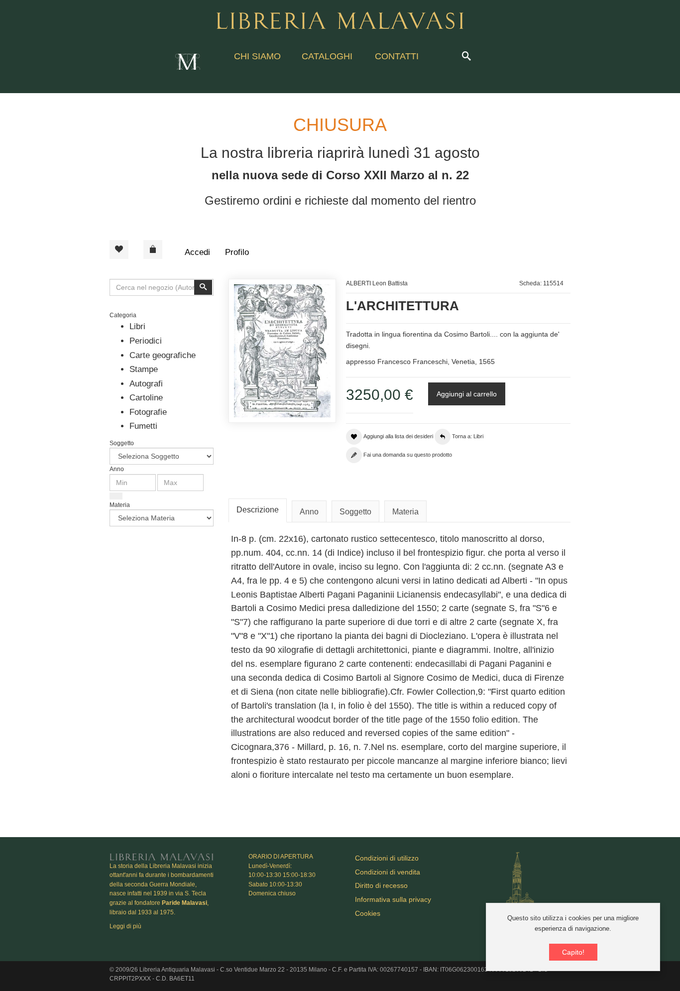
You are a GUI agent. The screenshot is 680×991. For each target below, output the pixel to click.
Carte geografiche (162, 355)
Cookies (367, 913)
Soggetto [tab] (355, 511)
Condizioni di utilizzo (387, 858)
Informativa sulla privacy (393, 899)
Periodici (145, 341)
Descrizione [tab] (257, 509)
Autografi (146, 383)
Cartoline (146, 397)
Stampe (143, 369)
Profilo (237, 252)
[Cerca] (116, 496)
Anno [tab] (309, 511)
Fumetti (143, 426)
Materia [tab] (405, 511)
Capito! (573, 952)
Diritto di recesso (381, 885)
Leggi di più (125, 926)
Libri (137, 326)
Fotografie (148, 412)
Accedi (197, 252)
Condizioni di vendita (387, 872)
